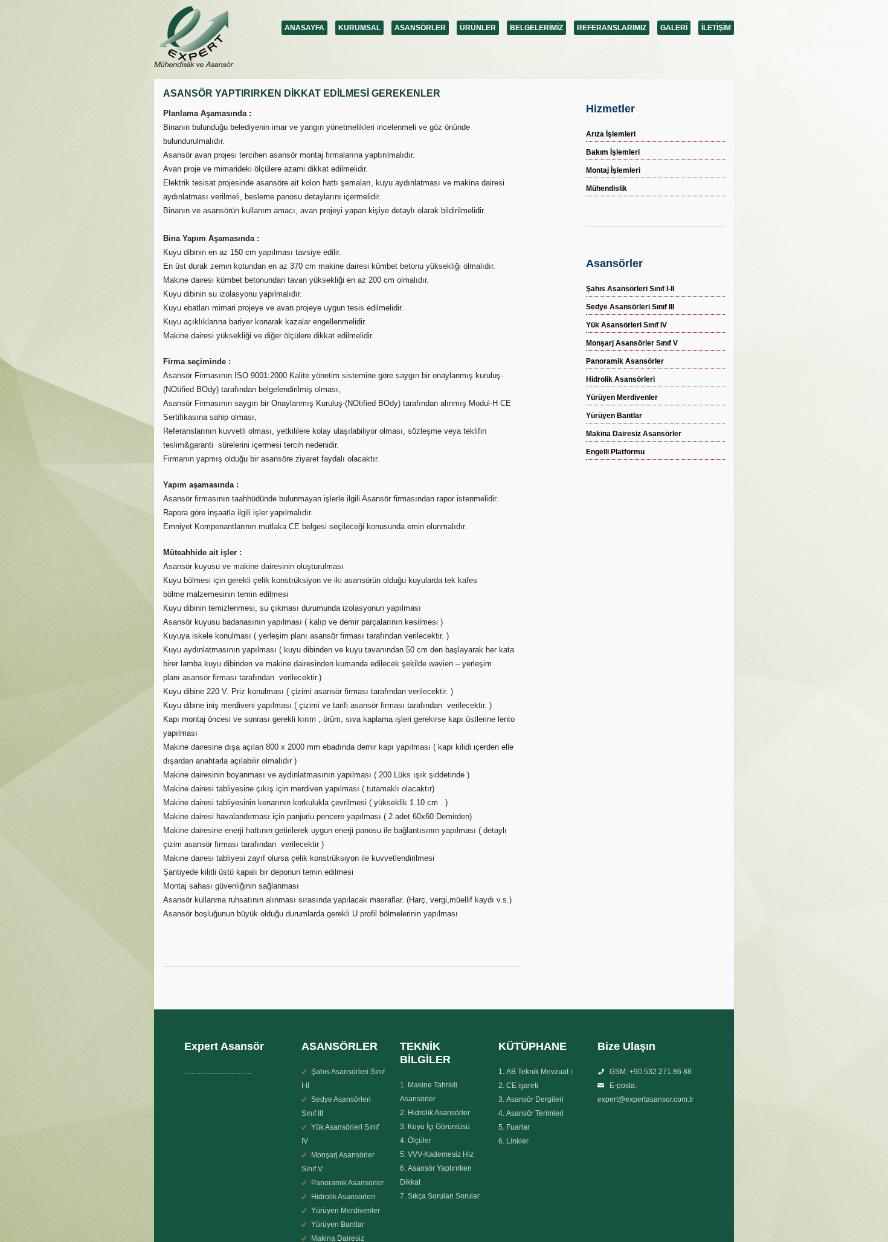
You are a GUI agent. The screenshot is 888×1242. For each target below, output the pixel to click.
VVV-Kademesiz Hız (441, 1154)
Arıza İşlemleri (610, 134)
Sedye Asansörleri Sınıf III (630, 307)
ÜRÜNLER (478, 28)
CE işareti (522, 1085)
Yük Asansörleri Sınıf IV (626, 325)
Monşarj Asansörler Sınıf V (632, 343)
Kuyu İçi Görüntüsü (439, 1126)
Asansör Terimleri (535, 1113)
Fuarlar (518, 1127)
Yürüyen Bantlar (614, 415)
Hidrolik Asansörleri (620, 379)
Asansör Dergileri (535, 1099)
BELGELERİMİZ (536, 28)
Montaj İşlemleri (613, 170)
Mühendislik (606, 188)
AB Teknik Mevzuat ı (539, 1071)
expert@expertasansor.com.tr (645, 1099)
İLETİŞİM (716, 28)
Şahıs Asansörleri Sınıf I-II (630, 289)
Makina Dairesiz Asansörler (633, 434)
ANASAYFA (304, 28)
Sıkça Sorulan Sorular (444, 1196)
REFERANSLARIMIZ (611, 28)
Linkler (517, 1141)
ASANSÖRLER (420, 28)
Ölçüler (419, 1140)
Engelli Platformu (615, 452)
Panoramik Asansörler (625, 361)
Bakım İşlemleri (613, 152)
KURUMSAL (359, 28)
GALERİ (673, 28)
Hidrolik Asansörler (439, 1112)
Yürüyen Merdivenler (622, 397)
